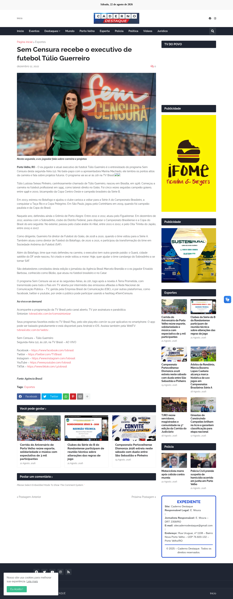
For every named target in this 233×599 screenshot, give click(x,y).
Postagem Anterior (30, 496)
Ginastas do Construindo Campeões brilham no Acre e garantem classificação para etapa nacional (202, 423)
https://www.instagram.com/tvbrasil (53, 358)
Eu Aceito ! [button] (16, 589)
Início (19, 18)
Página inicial (25, 42)
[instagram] (215, 18)
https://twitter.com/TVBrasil (45, 354)
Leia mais (32, 581)
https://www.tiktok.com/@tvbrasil (47, 366)
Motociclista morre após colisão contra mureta (173, 474)
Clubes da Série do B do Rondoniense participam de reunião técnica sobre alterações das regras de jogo (86, 452)
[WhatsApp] (66, 396)
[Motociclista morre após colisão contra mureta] (174, 460)
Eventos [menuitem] (34, 31)
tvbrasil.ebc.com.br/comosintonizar (49, 313)
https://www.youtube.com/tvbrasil (50, 362)
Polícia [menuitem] (119, 31)
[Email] (80, 396)
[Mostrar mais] (87, 396)
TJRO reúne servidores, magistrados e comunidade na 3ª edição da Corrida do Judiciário (173, 423)
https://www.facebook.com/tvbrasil (52, 350)
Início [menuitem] (20, 31)
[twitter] (44, 572)
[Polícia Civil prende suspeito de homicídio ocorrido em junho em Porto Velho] (203, 460)
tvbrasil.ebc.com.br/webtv (32, 330)
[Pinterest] (73, 396)
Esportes (40, 42)
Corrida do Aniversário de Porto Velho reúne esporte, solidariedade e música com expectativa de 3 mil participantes (38, 452)
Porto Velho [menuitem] (87, 31)
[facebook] (210, 18)
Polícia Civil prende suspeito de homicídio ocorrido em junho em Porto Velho (202, 478)
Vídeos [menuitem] (147, 31)
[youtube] (52, 572)
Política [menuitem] (133, 31)
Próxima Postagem (143, 496)
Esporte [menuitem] (105, 31)
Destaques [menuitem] (51, 31)
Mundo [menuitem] (69, 31)
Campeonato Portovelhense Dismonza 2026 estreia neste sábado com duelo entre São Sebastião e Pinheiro (134, 450)
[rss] (68, 572)
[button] (212, 31)
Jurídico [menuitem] (162, 31)
